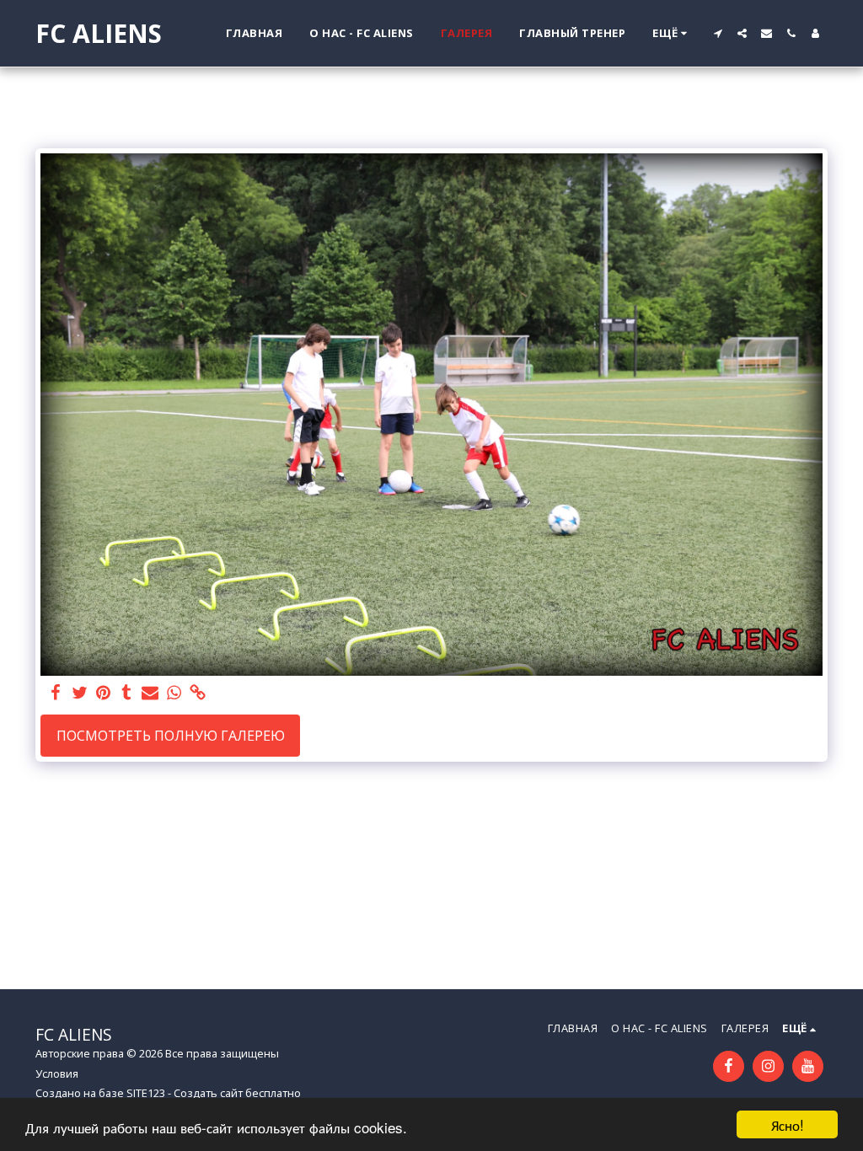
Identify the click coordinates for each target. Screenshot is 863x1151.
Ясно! (787, 1124)
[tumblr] (126, 693)
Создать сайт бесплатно (237, 1092)
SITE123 (145, 1092)
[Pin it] (102, 693)
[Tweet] (79, 693)
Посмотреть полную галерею (170, 735)
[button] (717, 33)
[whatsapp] (173, 693)
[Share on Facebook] (55, 693)
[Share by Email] (150, 693)
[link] (197, 693)
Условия (56, 1073)
